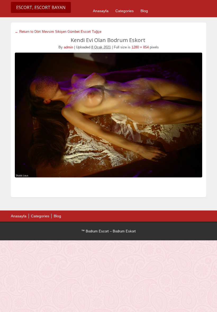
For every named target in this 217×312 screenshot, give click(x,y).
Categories (124, 11)
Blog (144, 11)
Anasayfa (100, 11)
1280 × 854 (140, 47)
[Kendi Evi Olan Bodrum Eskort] (108, 115)
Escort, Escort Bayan (41, 7)
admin (68, 47)
